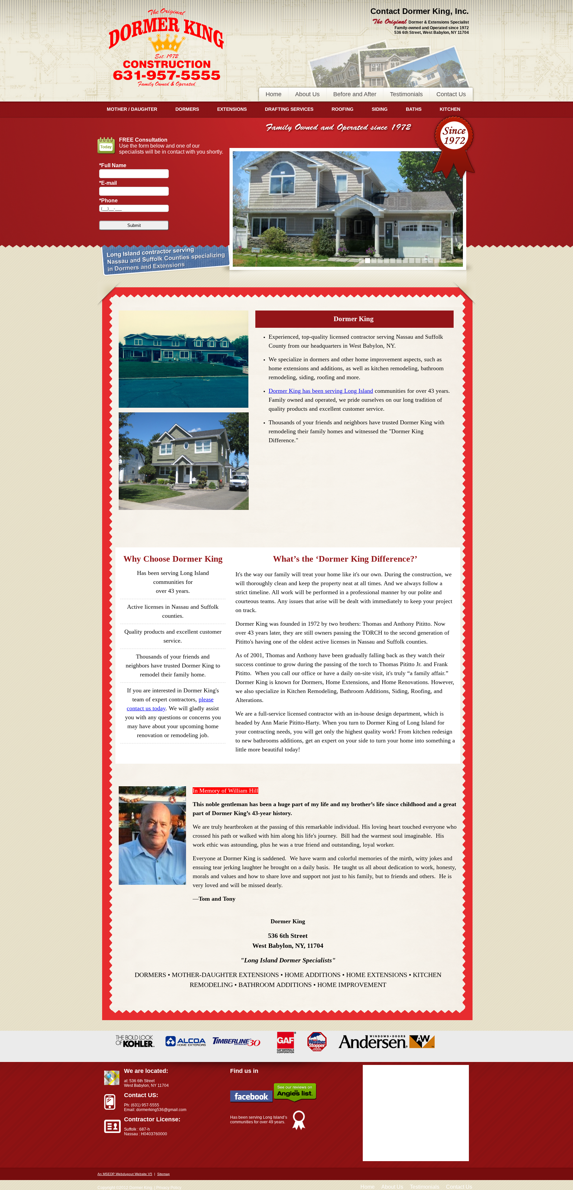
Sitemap (163, 1174)
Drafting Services (289, 109)
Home (274, 94)
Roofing (342, 109)
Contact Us (451, 94)
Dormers (187, 109)
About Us (307, 94)
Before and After (354, 94)
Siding (380, 109)
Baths (413, 109)
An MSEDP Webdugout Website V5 (124, 1174)
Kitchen (450, 109)
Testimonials (406, 94)
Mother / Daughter (132, 109)
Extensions (232, 109)
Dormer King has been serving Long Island (321, 390)
